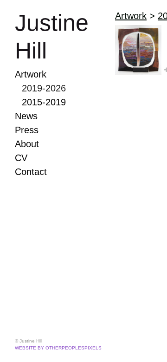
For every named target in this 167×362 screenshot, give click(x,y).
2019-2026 (44, 88)
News (26, 116)
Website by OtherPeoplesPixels (58, 347)
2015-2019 (44, 102)
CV (21, 158)
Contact (31, 172)
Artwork (30, 74)
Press (27, 130)
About (27, 144)
